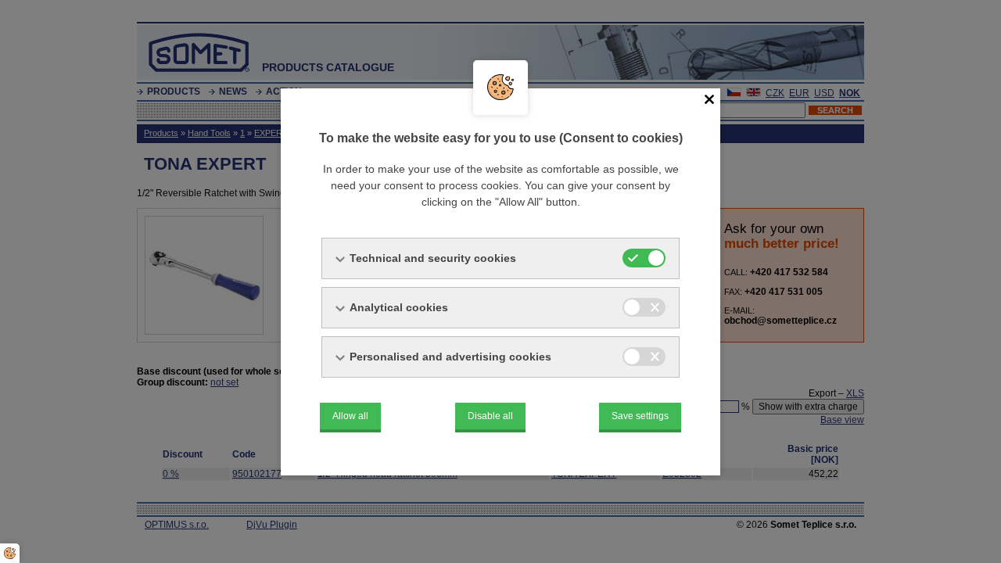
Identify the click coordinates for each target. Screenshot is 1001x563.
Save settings (640, 416)
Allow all (350, 416)
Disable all (490, 416)
